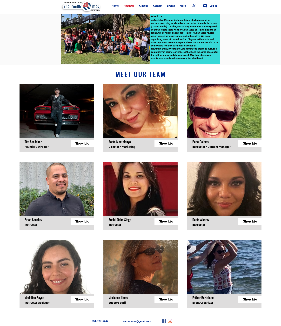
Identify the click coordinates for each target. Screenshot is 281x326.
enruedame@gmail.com (137, 321)
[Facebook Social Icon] (164, 321)
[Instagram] (170, 321)
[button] (193, 5)
